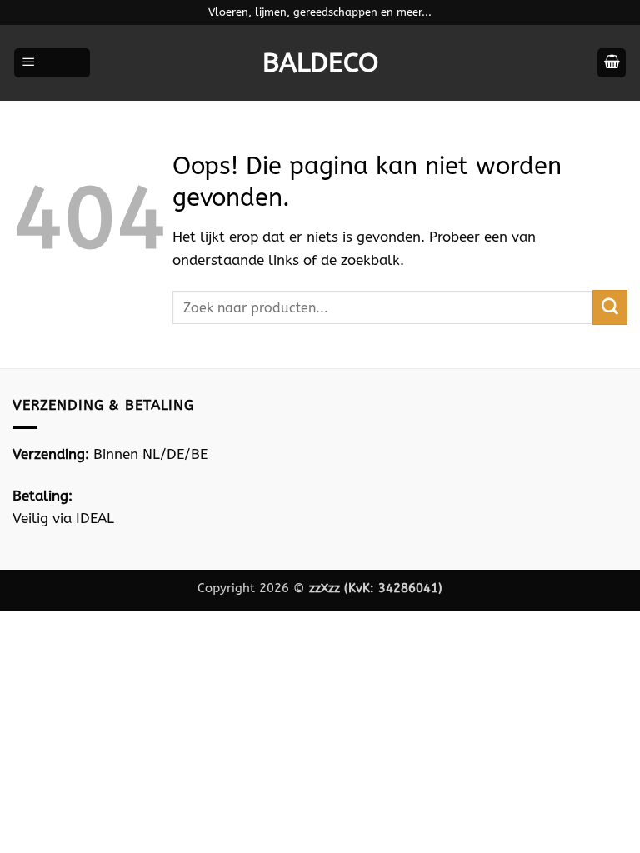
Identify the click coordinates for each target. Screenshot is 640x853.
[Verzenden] (610, 307)
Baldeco (320, 63)
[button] (52, 62)
